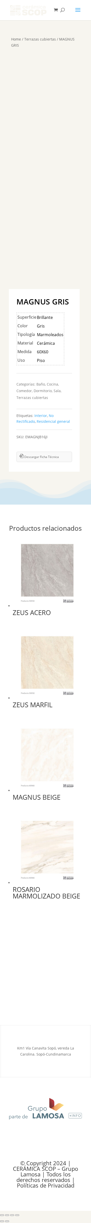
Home (16, 39)
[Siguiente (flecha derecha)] (7, 1221)
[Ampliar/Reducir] (2, 1215)
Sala (57, 390)
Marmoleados (50, 334)
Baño (40, 384)
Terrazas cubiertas (40, 39)
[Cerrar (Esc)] (17, 1215)
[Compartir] (12, 1215)
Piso (41, 360)
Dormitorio (43, 390)
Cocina (52, 384)
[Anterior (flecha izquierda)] (2, 1221)
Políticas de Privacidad (45, 1185)
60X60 (42, 352)
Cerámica (46, 343)
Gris (41, 326)
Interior (40, 415)
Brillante (45, 317)
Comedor (24, 390)
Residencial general (53, 421)
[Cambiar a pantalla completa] (7, 1215)
